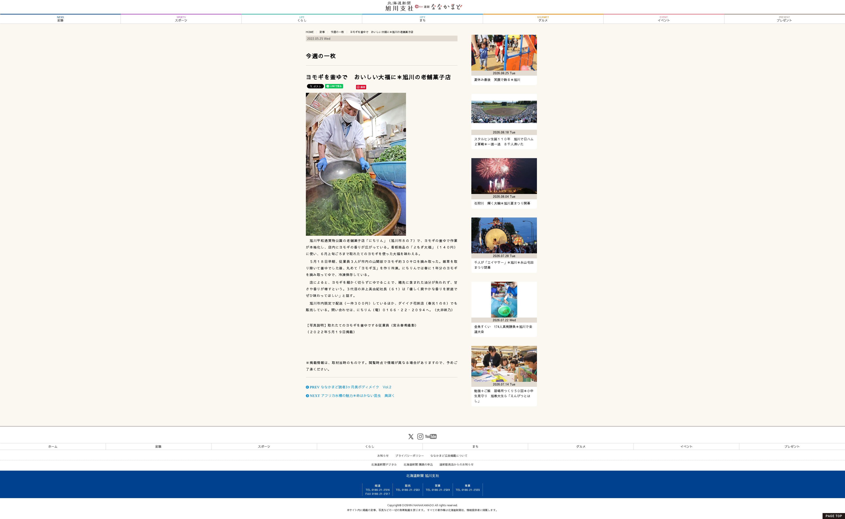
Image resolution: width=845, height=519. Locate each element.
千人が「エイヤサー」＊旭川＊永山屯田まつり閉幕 (504, 265)
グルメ (543, 19)
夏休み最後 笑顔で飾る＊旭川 (497, 79)
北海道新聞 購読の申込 (418, 464)
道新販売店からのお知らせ (456, 464)
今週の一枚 (337, 32)
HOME (310, 32)
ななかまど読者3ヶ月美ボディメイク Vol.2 (350, 386)
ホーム (52, 446)
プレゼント (784, 19)
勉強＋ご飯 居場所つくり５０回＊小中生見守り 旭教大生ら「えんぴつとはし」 (504, 396)
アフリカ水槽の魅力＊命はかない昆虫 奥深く (352, 395)
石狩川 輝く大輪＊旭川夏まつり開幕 (502, 203)
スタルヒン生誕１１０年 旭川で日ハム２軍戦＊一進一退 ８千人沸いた (504, 141)
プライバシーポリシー (409, 455)
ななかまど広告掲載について (449, 455)
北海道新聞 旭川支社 (422, 475)
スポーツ (181, 19)
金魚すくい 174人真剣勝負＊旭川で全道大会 (503, 329)
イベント (664, 19)
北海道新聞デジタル (384, 464)
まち (422, 19)
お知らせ (383, 455)
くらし (302, 19)
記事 (60, 19)
